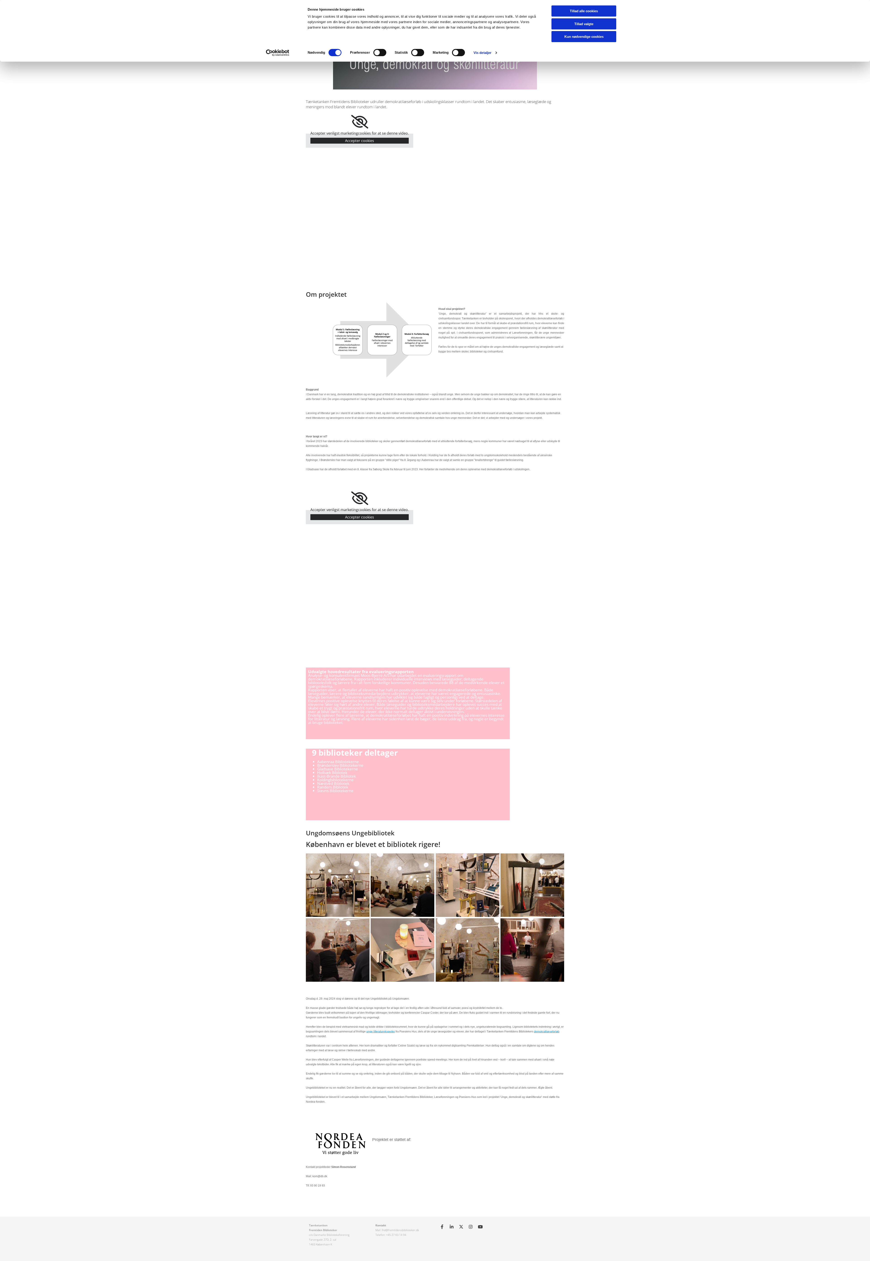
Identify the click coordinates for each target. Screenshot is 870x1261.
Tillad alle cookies (584, 11)
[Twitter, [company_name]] (461, 1226)
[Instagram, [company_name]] (470, 1226)
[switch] (379, 52)
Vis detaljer (482, 53)
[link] (359, 122)
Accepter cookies (359, 140)
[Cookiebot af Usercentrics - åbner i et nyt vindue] (277, 52)
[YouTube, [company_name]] (480, 1226)
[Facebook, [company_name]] (442, 1226)
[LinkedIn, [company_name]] (451, 1226)
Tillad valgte (583, 24)
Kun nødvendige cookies (584, 37)
